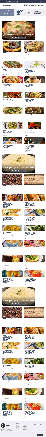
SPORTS (40, 17)
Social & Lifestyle (25, 429)
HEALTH (43, 17)
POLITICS (30, 17)
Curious (24, 428)
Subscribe (36, 11)
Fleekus (41, 427)
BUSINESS (37, 17)
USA (18, 423)
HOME (28, 17)
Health (17, 429)
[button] (1, 1)
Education (17, 430)
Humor (24, 427)
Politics (17, 425)
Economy (17, 426)
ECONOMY (33, 17)
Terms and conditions (38, 429)
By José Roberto (27, 12)
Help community (36, 427)
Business (17, 427)
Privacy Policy (11, 435)
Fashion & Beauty (26, 430)
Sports (17, 428)
